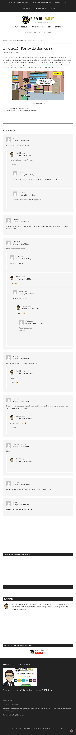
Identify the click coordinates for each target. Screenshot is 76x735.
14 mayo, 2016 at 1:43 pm (27, 195)
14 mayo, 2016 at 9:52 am (24, 461)
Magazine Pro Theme (30, 728)
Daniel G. (18, 153)
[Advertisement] (37, 119)
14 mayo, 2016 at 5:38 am (21, 446)
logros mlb (25, 110)
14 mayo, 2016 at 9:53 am (30, 309)
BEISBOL (12, 108)
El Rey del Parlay (38, 20)
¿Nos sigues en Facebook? (14, 587)
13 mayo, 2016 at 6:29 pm (24, 155)
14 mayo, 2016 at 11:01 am (34, 323)
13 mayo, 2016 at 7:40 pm (21, 221)
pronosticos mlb (33, 110)
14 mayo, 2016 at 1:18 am (27, 294)
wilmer (15, 219)
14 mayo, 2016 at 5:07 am (21, 401)
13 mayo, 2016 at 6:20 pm (21, 141)
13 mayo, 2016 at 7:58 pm (24, 259)
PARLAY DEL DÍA (24, 108)
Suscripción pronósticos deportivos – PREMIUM (27, 690)
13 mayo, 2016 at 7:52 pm (21, 244)
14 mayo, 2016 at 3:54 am (21, 358)
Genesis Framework (45, 728)
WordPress (55, 728)
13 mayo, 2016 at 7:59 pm (24, 279)
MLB (17, 108)
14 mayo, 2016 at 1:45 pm (21, 505)
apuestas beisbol (16, 110)
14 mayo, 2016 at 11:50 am (21, 484)
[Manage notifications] (71, 730)
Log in (62, 728)
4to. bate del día (48, 65)
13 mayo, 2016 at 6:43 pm (27, 175)
